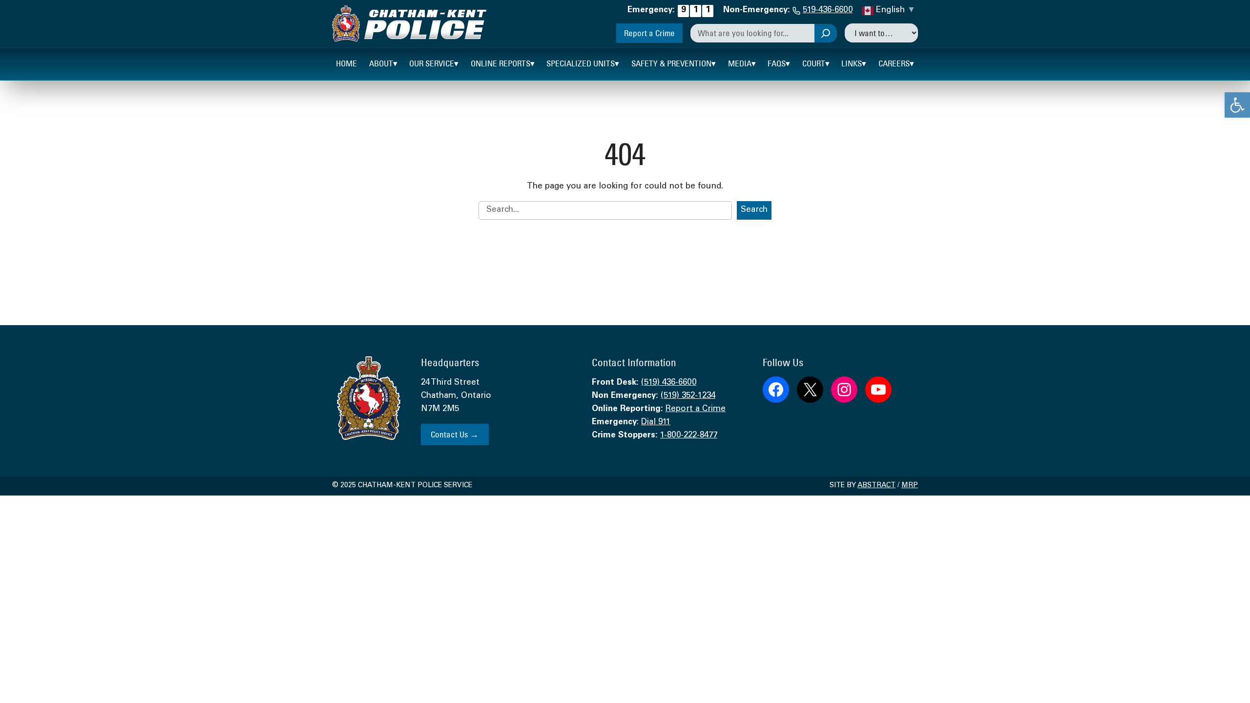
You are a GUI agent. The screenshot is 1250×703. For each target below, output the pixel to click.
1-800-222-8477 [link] (688, 436)
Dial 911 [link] (655, 422)
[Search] (825, 33)
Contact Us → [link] (455, 434)
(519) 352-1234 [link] (688, 396)
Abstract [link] (876, 485)
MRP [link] (909, 485)
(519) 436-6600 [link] (668, 383)
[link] (1237, 105)
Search (754, 210)
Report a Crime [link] (649, 33)
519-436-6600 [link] (828, 10)
